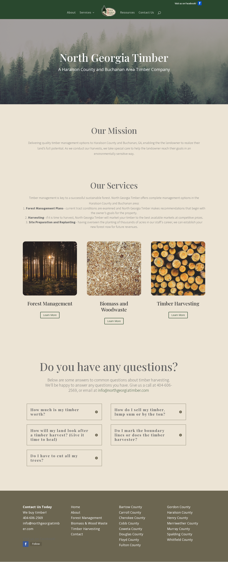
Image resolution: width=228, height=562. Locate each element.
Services (85, 12)
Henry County (177, 518)
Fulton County (130, 545)
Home (75, 507)
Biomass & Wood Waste (89, 523)
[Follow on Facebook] (25, 544)
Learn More (50, 315)
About (71, 12)
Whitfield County (180, 539)
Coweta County (130, 529)
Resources (127, 12)
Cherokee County (132, 518)
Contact (77, 534)
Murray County (178, 529)
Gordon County (178, 507)
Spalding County (179, 534)
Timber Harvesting (85, 529)
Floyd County (129, 539)
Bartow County (130, 507)
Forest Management (86, 518)
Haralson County (180, 512)
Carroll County (130, 512)
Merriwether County (182, 523)
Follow (36, 543)
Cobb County (129, 523)
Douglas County (131, 534)
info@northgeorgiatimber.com (123, 390)
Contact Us (146, 12)
